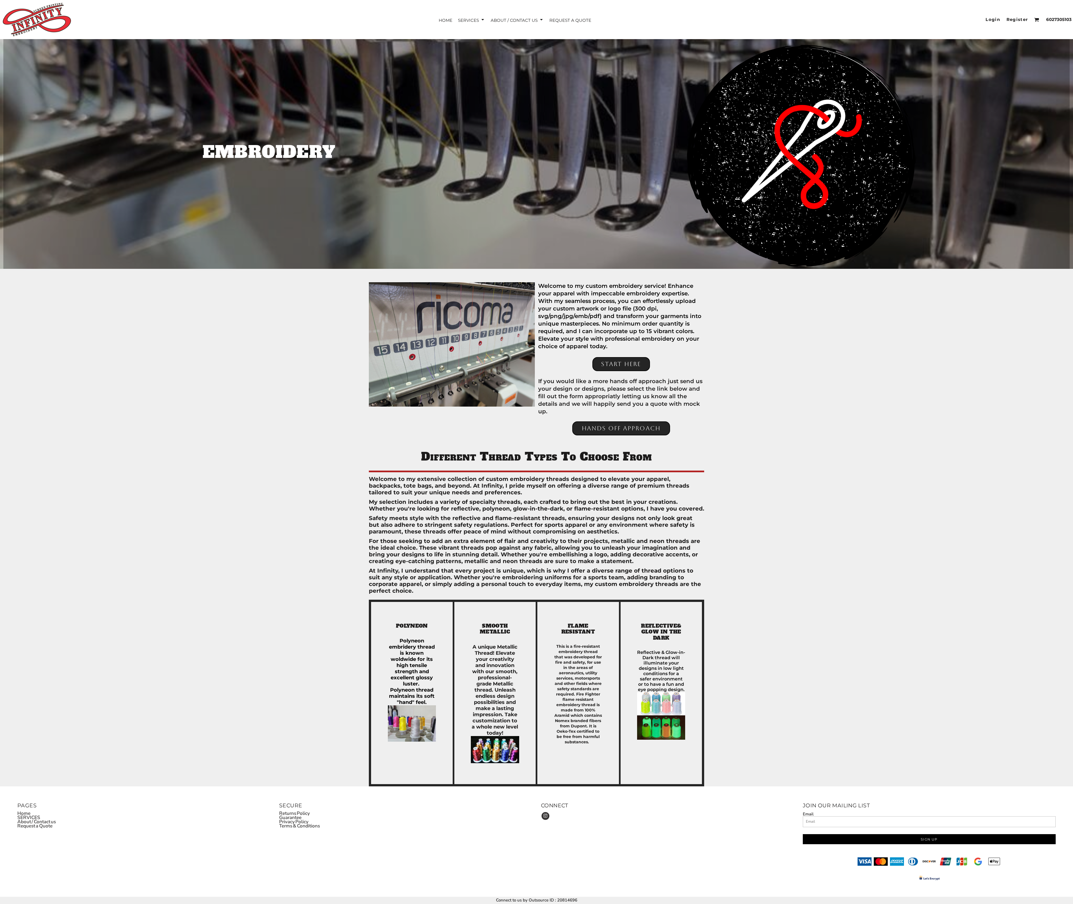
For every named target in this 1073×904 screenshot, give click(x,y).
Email (808, 814)
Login (993, 19)
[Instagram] (545, 816)
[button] (471, 19)
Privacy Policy (293, 821)
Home (23, 813)
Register (1017, 19)
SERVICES (28, 817)
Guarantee (290, 817)
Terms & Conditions (299, 826)
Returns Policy (294, 813)
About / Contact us (36, 821)
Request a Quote (35, 826)
